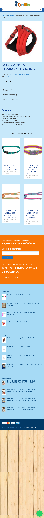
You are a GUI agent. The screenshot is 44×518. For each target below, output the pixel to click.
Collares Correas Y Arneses (17, 74)
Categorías (12, 15)
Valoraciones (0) (10, 95)
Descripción (8, 90)
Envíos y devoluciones (12, 99)
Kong (27, 74)
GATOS (17, 277)
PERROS (6, 277)
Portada (4, 15)
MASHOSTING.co (29, 427)
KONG (8, 76)
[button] (39, 513)
